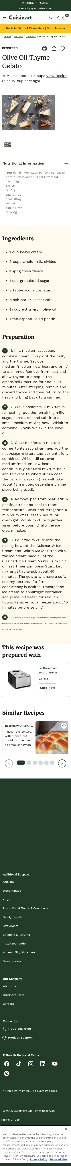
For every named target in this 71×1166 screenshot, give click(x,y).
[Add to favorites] (62, 48)
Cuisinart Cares (14, 995)
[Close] (66, 1129)
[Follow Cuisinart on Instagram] (30, 1063)
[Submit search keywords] (52, 17)
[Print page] (44, 48)
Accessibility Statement (19, 952)
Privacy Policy (38, 1159)
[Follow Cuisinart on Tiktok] (18, 1063)
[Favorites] (64, 726)
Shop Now (47, 687)
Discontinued (12, 890)
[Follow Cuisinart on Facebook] (6, 1063)
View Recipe (56, 75)
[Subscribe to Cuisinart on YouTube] (54, 1063)
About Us (9, 986)
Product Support (20, 1037)
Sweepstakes (12, 961)
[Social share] (53, 48)
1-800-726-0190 (19, 1028)
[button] (9, 763)
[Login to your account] (58, 17)
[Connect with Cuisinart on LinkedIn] (42, 1063)
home (7, 36)
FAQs (6, 899)
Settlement (10, 926)
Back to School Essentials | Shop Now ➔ (35, 28)
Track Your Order (15, 943)
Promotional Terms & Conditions (25, 908)
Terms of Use (10, 1119)
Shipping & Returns (16, 934)
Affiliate (8, 882)
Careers (8, 1003)
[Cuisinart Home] (21, 17)
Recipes (18, 36)
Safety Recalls (13, 917)
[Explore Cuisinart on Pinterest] (6, 1073)
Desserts (31, 36)
